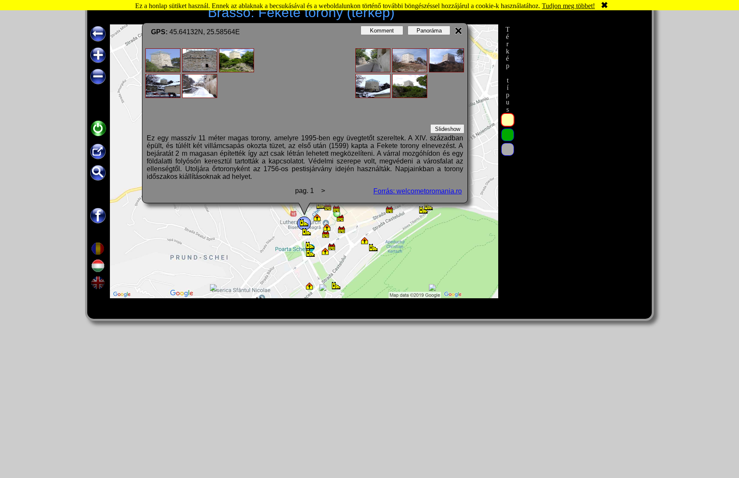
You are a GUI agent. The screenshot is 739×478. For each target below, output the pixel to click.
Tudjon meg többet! (568, 5)
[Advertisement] (580, 152)
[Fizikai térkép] (507, 149)
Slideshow (447, 129)
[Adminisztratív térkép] (507, 120)
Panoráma (429, 30)
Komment (382, 30)
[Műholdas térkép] (507, 134)
